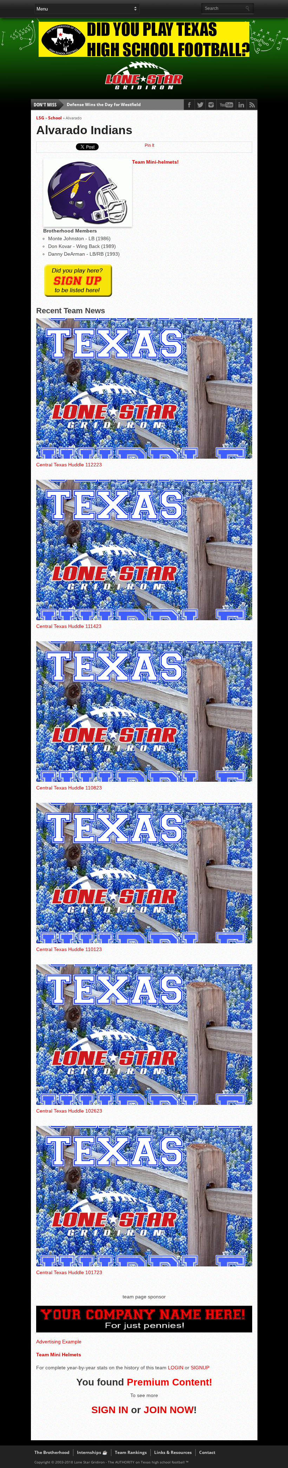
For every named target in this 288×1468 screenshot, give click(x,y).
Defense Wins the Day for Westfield (104, 104)
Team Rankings (131, 1452)
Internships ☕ (92, 1452)
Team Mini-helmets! (155, 162)
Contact (207, 1452)
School (55, 118)
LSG (40, 118)
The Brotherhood (52, 1452)
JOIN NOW (169, 1409)
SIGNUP (200, 1367)
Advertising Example (58, 1341)
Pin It (149, 145)
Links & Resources (173, 1452)
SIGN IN (109, 1409)
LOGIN (175, 1367)
